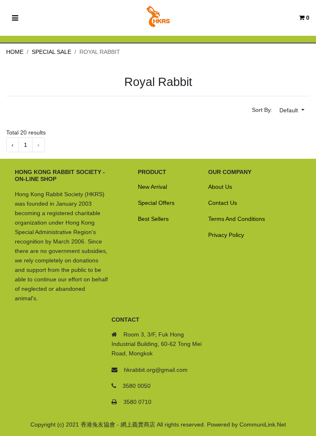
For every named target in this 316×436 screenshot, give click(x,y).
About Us (220, 186)
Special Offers (156, 202)
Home (14, 52)
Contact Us (222, 202)
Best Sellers (153, 219)
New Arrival (152, 186)
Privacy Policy (226, 235)
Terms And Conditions (236, 219)
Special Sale (51, 52)
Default (289, 110)
